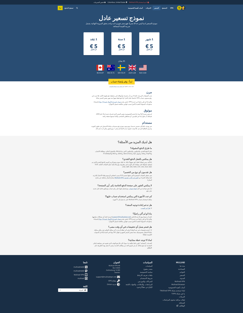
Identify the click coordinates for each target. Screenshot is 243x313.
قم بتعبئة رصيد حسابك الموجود (116, 86)
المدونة (182, 278)
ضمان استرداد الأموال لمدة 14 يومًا (110, 102)
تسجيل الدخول (68, 8)
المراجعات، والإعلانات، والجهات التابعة (139, 284)
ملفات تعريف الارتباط (144, 275)
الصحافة (182, 303)
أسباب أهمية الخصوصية (135, 8)
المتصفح (164, 8)
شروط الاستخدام (146, 278)
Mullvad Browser (178, 284)
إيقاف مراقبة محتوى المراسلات (174, 300)
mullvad (81, 278)
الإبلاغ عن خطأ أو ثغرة (144, 287)
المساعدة (181, 269)
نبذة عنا (182, 266)
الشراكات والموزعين (145, 281)
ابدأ (60, 8)
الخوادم (182, 272)
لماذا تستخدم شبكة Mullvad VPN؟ (172, 290)
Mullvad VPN (180, 281)
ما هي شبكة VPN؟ (178, 293)
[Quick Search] (77, 8)
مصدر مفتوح (148, 269)
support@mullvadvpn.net (121, 217)
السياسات (149, 266)
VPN (171, 8)
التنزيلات (148, 8)
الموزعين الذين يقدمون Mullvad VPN (126, 178)
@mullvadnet (79, 267)
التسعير (156, 8)
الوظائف (182, 306)
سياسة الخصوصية (146, 272)
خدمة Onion (111, 284)
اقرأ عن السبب (145, 208)
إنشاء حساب (133, 189)
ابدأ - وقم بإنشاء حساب (121, 81)
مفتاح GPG (112, 281)
